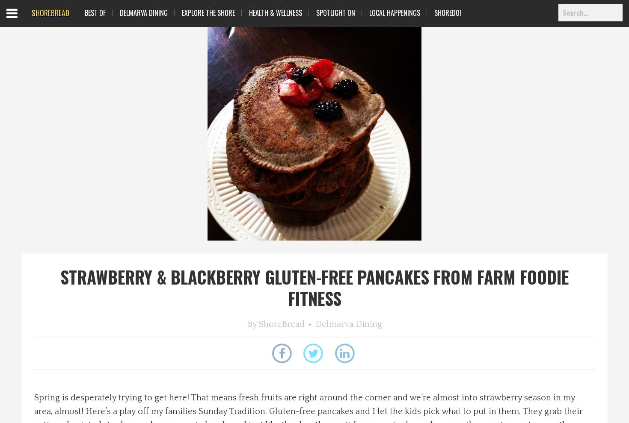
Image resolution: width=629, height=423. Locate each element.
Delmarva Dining (144, 12)
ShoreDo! (447, 12)
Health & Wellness (275, 12)
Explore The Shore (208, 12)
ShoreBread (282, 324)
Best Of (95, 12)
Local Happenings (394, 12)
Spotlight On (335, 12)
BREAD (50, 12)
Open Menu (22, 21)
